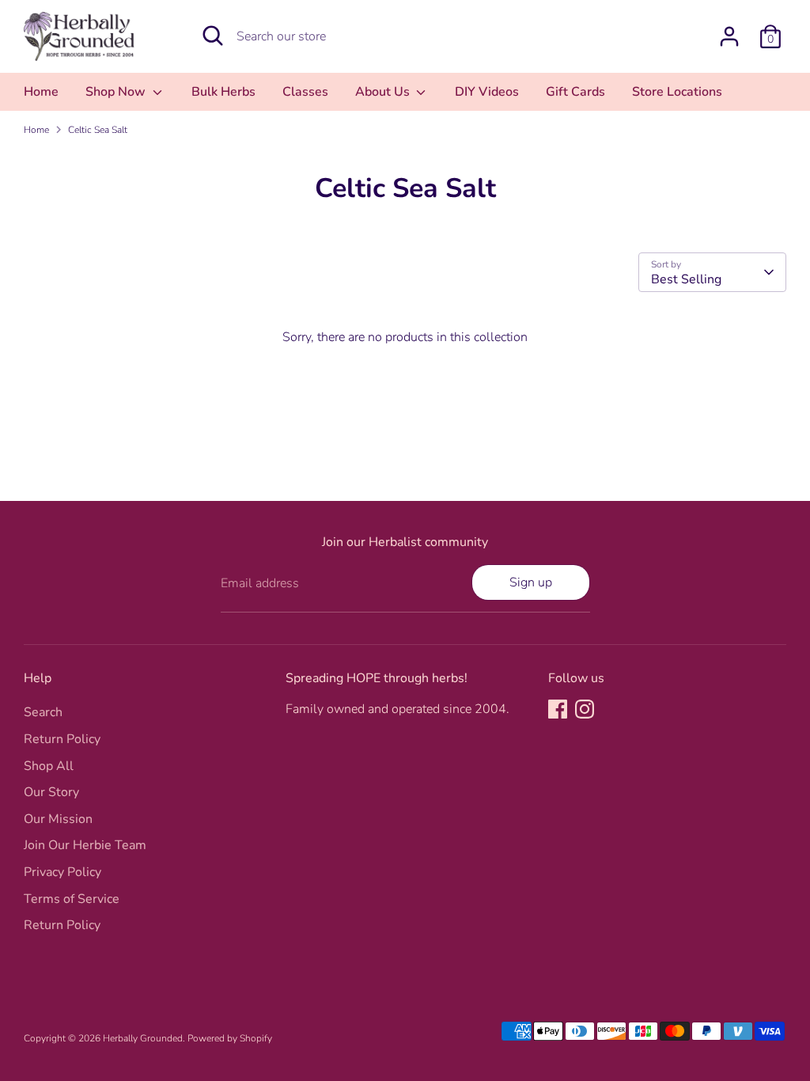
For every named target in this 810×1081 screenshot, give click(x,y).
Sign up (530, 582)
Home (41, 92)
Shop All (49, 766)
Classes (305, 92)
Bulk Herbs (223, 92)
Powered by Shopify (229, 1038)
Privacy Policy (62, 872)
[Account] (729, 36)
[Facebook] (557, 709)
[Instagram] (584, 709)
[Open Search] (213, 35)
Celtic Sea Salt (97, 129)
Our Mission (58, 819)
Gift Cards (575, 92)
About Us (384, 92)
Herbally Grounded (143, 1038)
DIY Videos (487, 92)
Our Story (51, 792)
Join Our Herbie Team (85, 845)
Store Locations (677, 92)
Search (43, 712)
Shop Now (117, 92)
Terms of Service (71, 899)
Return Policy (62, 739)
